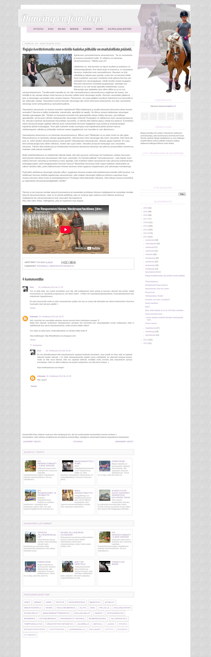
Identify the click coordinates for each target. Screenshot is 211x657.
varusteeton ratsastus (61, 266)
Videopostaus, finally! (154, 296)
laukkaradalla (77, 629)
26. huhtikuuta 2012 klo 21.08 (58, 376)
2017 (145, 219)
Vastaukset (37, 345)
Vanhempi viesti (124, 442)
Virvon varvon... (151, 323)
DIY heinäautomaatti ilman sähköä (47, 463)
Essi (51, 29)
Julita (82, 608)
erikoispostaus (76, 602)
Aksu (92, 608)
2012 (145, 237)
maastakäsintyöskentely (56, 613)
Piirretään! (118, 461)
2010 (145, 343)
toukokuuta (150, 265)
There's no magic (118, 563)
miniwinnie (29, 618)
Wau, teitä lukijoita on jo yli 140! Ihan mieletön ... (165, 310)
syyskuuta (150, 251)
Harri (99, 29)
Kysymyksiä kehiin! (153, 272)
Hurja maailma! (151, 303)
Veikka (87, 29)
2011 (145, 340)
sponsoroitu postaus (72, 618)
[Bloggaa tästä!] (65, 262)
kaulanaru (95, 629)
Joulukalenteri (122, 608)
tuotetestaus (56, 629)
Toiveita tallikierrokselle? (47, 534)
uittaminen (30, 635)
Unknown (34, 317)
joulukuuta (150, 240)
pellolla (104, 608)
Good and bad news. (154, 314)
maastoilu (95, 602)
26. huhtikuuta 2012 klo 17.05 (50, 287)
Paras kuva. (150, 292)
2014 (145, 230)
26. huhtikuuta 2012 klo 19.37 (51, 317)
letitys (109, 629)
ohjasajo (122, 629)
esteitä (60, 602)
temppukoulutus (33, 624)
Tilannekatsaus (151, 281)
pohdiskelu (42, 266)
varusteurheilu (32, 608)
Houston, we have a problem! (157, 300)
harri (49, 602)
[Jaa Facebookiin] (71, 262)
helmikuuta (150, 332)
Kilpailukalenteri (120, 29)
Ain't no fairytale (80, 563)
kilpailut (110, 602)
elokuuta (149, 254)
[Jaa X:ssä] (68, 262)
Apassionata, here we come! (157, 289)
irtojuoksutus (115, 613)
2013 (145, 233)
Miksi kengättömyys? (84, 492)
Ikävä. (147, 307)
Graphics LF (170, 106)
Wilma (62, 29)
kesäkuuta (150, 262)
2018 (145, 215)
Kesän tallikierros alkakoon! (72, 533)
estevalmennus (48, 618)
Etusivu (39, 29)
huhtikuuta (150, 269)
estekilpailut (31, 613)
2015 (145, 226)
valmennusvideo (97, 618)
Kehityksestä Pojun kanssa (156, 285)
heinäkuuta (150, 258)
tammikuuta (151, 335)
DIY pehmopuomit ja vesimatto (47, 493)
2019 (145, 212)
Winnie (74, 29)
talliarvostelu (119, 618)
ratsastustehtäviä (34, 629)
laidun (110, 624)
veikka (49, 608)
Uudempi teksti (32, 442)
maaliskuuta (151, 328)
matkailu (98, 624)
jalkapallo (83, 624)
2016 (145, 222)
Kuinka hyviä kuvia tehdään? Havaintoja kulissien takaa (121, 494)
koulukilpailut (82, 613)
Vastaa (33, 308)
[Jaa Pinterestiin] (74, 262)
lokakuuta (150, 247)
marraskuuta (151, 244)
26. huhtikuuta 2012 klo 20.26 (58, 351)
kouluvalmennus (66, 608)
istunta (123, 624)
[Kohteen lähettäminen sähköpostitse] (62, 262)
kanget (99, 613)
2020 (145, 208)
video (27, 602)
